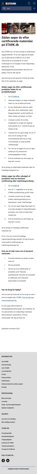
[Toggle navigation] (3, 4)
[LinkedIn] (7, 462)
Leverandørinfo (6, 371)
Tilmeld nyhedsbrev (8, 446)
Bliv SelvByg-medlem (8, 422)
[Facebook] (4, 462)
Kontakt (4, 387)
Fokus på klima (6, 377)
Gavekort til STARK (8, 443)
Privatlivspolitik (6, 433)
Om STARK (5, 361)
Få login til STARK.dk (8, 449)
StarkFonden (6, 381)
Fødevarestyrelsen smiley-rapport (12, 384)
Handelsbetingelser (8, 436)
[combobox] (16, 8)
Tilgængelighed (7, 439)
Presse (4, 374)
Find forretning (6, 365)
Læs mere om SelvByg (8, 419)
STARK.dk (15, 97)
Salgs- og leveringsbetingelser (11, 404)
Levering (4, 401)
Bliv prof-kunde (6, 398)
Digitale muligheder (8, 408)
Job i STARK (5, 368)
